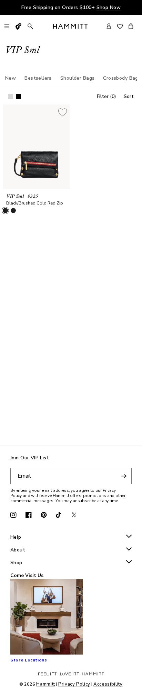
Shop (16, 563)
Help (15, 537)
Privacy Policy (74, 684)
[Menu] (7, 26)
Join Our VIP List (29, 458)
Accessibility (107, 684)
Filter (106, 96)
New (10, 78)
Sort (129, 96)
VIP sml (15, 196)
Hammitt (45, 684)
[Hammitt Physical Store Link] (18, 26)
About (17, 550)
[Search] (30, 26)
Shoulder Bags (77, 78)
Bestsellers (38, 78)
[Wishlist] (120, 26)
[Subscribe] (123, 476)
